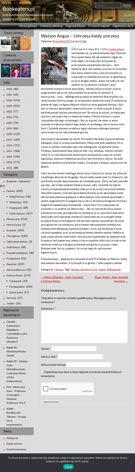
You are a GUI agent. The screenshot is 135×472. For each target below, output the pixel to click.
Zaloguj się (12, 437)
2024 (9, 100)
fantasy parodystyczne (84, 269)
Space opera (16, 292)
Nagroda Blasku (75, 25)
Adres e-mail (49, 356)
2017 (9, 139)
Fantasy (58, 269)
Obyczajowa (13, 235)
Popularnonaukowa (17, 252)
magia (102, 269)
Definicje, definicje (51, 25)
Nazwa (46, 348)
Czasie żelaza (116, 49)
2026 (9, 88)
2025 (9, 94)
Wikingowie (114, 269)
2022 (9, 111)
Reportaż (12, 264)
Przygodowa (13, 258)
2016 (9, 145)
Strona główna (28, 25)
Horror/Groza (14, 224)
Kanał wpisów (14, 443)
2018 (9, 134)
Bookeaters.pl (19, 8)
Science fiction (15, 275)
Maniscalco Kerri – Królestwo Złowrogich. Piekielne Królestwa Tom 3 (16, 394)
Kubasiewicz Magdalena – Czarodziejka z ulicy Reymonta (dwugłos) (17, 333)
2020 (9, 122)
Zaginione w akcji (122, 25)
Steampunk (15, 207)
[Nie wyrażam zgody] (130, 462)
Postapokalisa (17, 286)
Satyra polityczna (16, 269)
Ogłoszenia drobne (17, 241)
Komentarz (48, 308)
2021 (9, 117)
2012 (9, 167)
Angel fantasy (17, 196)
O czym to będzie (99, 25)
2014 (9, 156)
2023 (9, 105)
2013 (9, 162)
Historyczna (13, 219)
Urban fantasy (17, 213)
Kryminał (11, 230)
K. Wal (83, 41)
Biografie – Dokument (18, 181)
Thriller (10, 303)
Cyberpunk (15, 280)
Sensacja (11, 297)
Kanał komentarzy (16, 449)
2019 (9, 128)
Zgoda (68, 466)
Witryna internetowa (53, 364)
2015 (9, 150)
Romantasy (15, 202)
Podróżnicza (13, 247)
